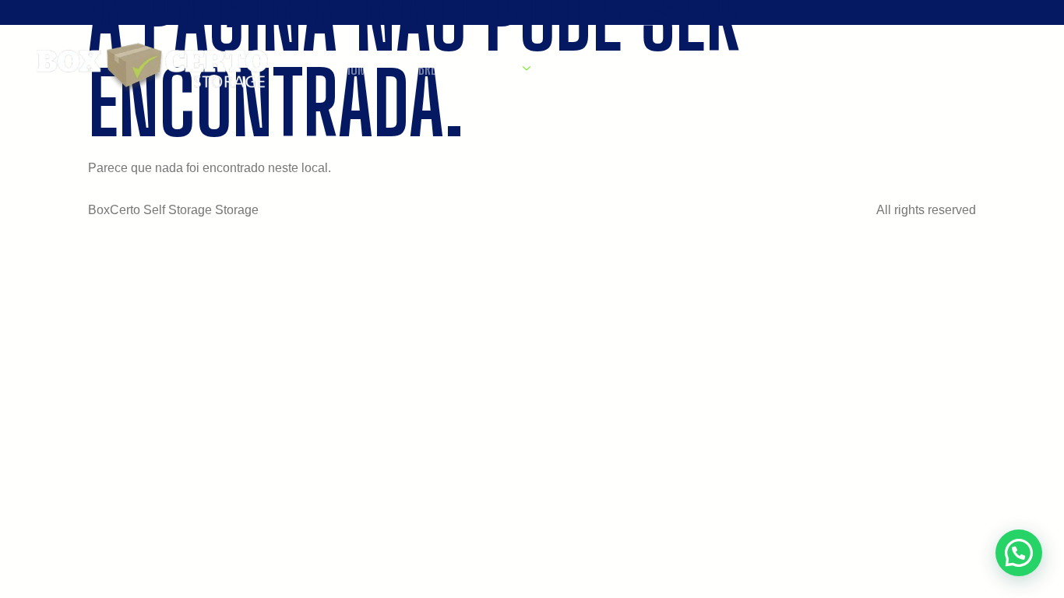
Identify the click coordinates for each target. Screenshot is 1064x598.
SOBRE (420, 68)
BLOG (574, 68)
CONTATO (642, 68)
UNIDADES (492, 68)
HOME (358, 68)
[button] (1018, 552)
